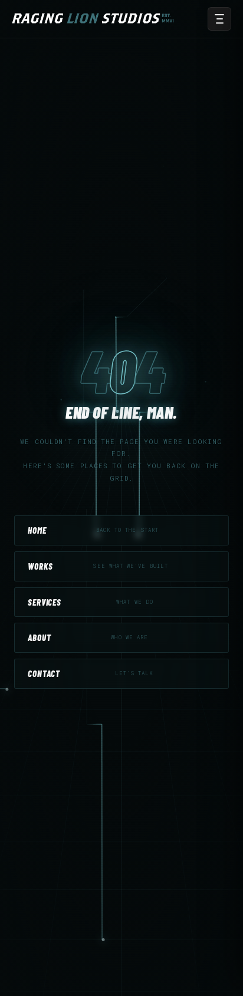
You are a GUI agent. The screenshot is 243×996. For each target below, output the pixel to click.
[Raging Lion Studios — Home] (95, 19)
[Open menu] (219, 19)
